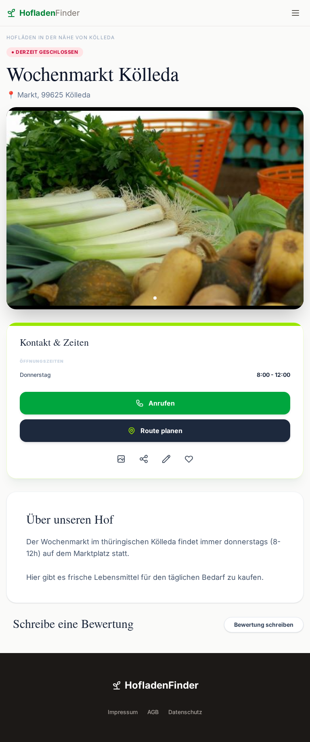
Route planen (161, 431)
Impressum (123, 711)
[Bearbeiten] (166, 459)
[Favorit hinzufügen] (189, 459)
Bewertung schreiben (263, 624)
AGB (153, 711)
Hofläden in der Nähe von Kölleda (60, 37)
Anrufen (162, 403)
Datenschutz (185, 711)
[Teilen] (143, 459)
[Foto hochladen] (121, 459)
